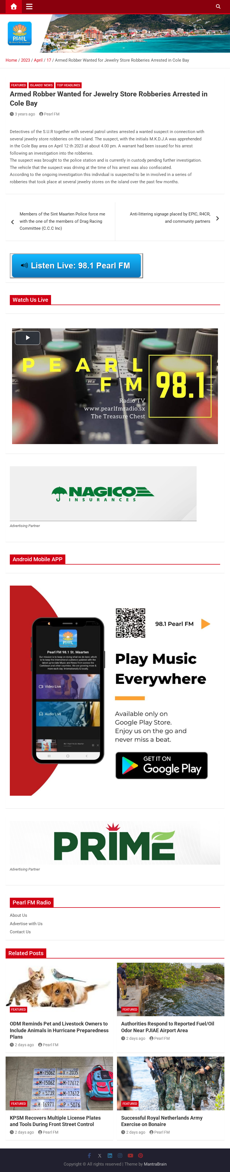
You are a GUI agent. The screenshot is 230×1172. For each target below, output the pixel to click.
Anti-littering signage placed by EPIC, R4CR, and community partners (170, 218)
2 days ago (24, 1045)
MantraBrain (155, 1164)
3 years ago (25, 114)
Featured (18, 85)
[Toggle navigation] (29, 6)
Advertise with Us (26, 923)
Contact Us (20, 931)
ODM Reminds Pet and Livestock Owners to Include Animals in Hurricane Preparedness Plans (59, 1030)
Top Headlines (68, 85)
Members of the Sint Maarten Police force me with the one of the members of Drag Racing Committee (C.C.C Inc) (62, 221)
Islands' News (41, 85)
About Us (18, 915)
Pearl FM (51, 114)
